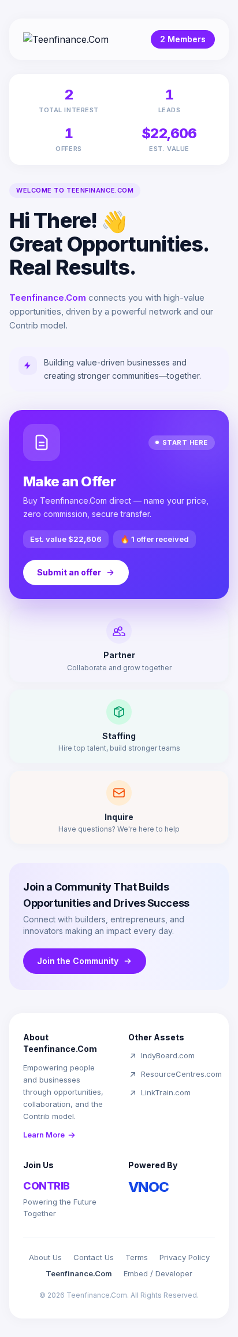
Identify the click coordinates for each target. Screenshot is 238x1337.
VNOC (148, 1187)
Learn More (44, 1134)
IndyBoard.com (168, 1055)
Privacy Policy (184, 1257)
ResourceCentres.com (181, 1074)
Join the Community (77, 961)
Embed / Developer (158, 1273)
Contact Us (93, 1257)
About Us (45, 1257)
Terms (136, 1257)
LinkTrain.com (166, 1092)
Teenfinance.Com (79, 1273)
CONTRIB (46, 1186)
